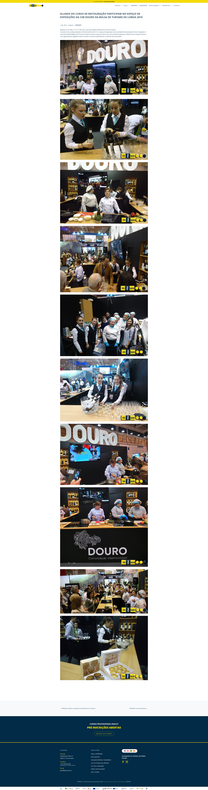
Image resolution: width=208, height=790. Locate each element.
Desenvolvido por (124, 781)
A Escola (117, 5)
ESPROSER (78, 25)
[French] (128, 751)
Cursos (125, 5)
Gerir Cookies (95, 772)
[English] (125, 751)
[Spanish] (134, 751)
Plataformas (166, 5)
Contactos (176, 5)
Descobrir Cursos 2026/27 (104, 734)
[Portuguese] (131, 751)
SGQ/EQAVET (143, 5)
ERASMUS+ (134, 5)
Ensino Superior (154, 5)
